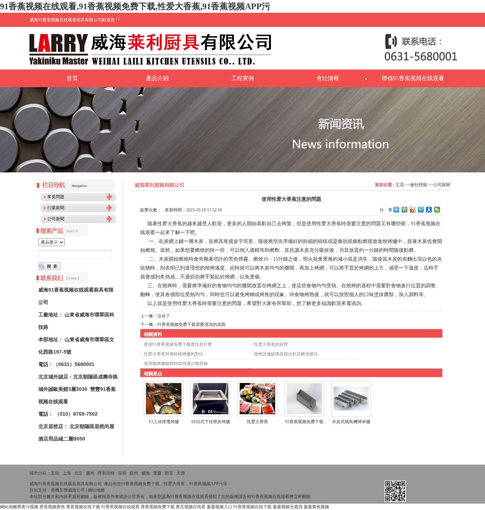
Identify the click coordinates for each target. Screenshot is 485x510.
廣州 (90, 473)
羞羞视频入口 (219, 506)
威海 (145, 473)
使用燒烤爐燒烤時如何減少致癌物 (176, 363)
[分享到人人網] (429, 209)
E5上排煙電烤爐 (164, 421)
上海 (66, 473)
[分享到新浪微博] (413, 209)
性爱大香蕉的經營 (271, 344)
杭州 (134, 473)
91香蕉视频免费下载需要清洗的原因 (191, 324)
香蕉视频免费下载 (158, 506)
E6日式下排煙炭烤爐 (210, 421)
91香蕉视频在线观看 (120, 506)
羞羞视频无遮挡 (288, 506)
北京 (78, 473)
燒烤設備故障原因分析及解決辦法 (286, 353)
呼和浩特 (106, 473)
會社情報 (418, 184)
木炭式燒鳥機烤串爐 (351, 421)
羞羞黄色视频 (316, 506)
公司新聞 (441, 184)
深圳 (122, 473)
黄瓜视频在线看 (191, 506)
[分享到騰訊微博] (421, 209)
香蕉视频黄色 (52, 506)
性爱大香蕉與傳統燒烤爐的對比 (173, 353)
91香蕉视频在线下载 (252, 506)
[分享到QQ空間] (405, 209)
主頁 (400, 184)
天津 (180, 473)
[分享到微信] (437, 209)
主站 (55, 473)
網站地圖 (96, 490)
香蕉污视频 (27, 506)
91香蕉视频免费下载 (304, 421)
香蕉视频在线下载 (83, 506)
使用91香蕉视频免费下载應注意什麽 (178, 344)
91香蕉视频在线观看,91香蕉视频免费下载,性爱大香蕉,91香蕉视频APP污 (135, 6)
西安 (169, 473)
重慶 (157, 473)
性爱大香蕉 (257, 421)
